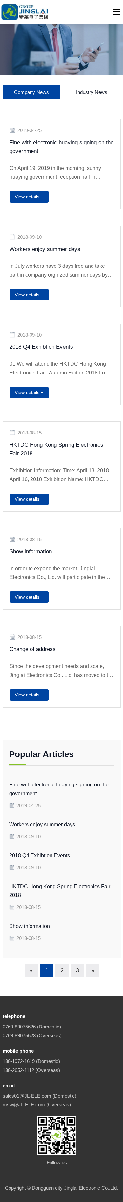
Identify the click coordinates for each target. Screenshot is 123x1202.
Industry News (91, 92)
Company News (31, 92)
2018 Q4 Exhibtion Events (41, 347)
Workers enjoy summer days (45, 249)
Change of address (33, 649)
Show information (31, 551)
